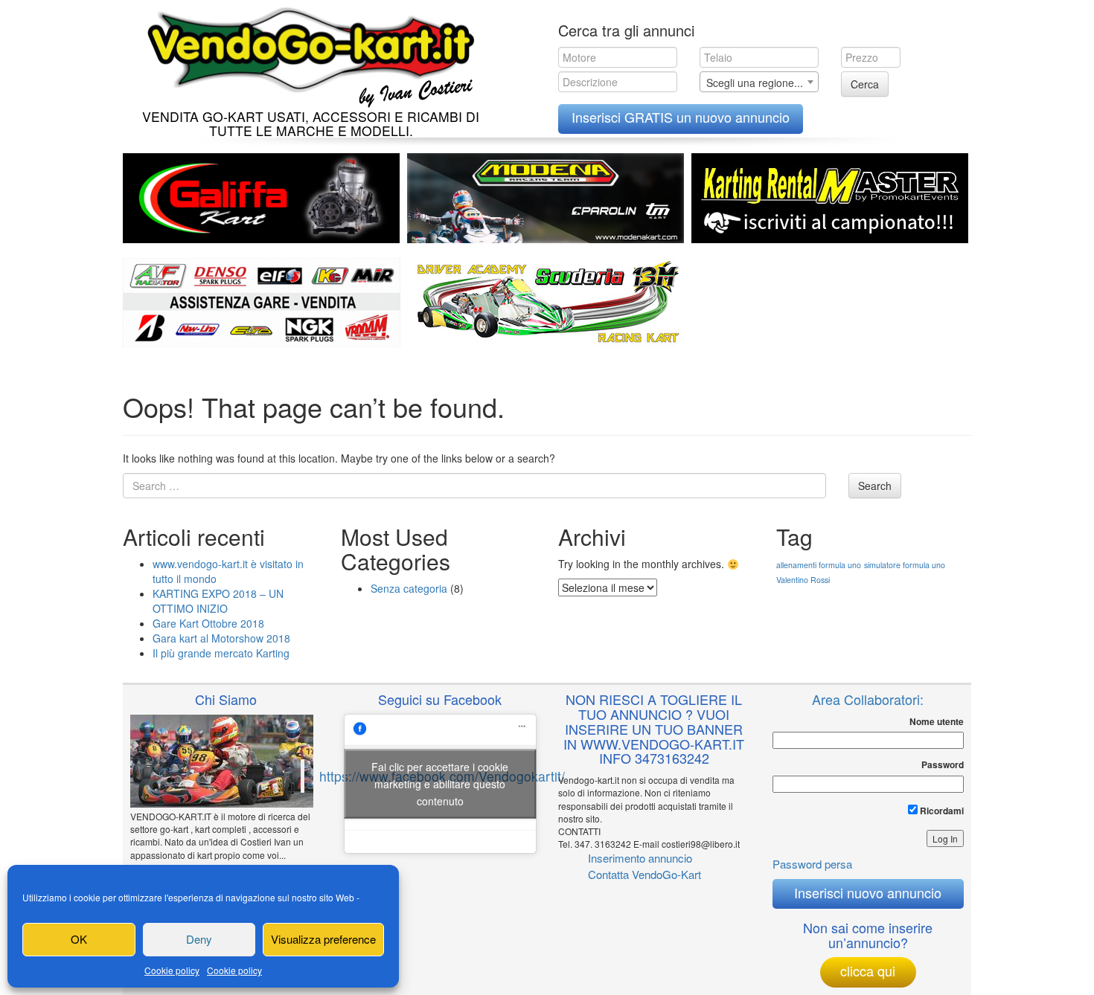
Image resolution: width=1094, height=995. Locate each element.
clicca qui (867, 970)
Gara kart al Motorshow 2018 (221, 638)
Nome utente (936, 721)
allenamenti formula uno (818, 564)
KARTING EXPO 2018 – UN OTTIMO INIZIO (218, 601)
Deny (199, 939)
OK (79, 939)
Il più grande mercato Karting (221, 652)
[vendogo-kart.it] (307, 54)
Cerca (865, 84)
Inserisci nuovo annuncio (867, 892)
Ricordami (941, 810)
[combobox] (759, 81)
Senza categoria (409, 588)
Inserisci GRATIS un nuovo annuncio (681, 116)
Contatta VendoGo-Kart (644, 874)
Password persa (812, 864)
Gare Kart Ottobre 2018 (208, 623)
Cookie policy (171, 970)
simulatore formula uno (904, 564)
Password (942, 765)
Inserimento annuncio (640, 858)
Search (875, 485)
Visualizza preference (323, 939)
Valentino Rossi (803, 579)
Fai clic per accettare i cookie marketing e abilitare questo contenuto (439, 783)
